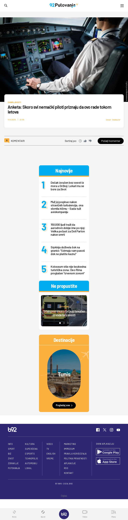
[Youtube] (118, 430)
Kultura (29, 444)
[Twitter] (104, 430)
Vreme (50, 458)
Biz (9, 453)
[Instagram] (111, 430)
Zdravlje (13, 463)
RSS (66, 468)
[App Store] (108, 461)
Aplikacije (70, 463)
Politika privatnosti (75, 458)
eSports (30, 453)
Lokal (28, 468)
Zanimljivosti (14, 102)
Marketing (70, 444)
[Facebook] (98, 430)
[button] (60, 323)
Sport (11, 449)
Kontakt (69, 473)
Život (11, 458)
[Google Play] (108, 452)
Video (49, 444)
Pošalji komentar (110, 140)
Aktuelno (64, 306)
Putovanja (14, 468)
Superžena (31, 449)
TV (47, 449)
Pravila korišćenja (75, 453)
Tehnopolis (31, 458)
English (51, 453)
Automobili (31, 463)
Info (10, 444)
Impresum (69, 449)
